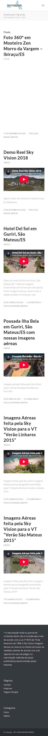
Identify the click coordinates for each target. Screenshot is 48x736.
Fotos (6, 59)
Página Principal (11, 692)
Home (17, 17)
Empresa (8, 688)
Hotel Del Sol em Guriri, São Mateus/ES (20, 234)
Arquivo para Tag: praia (14, 14)
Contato (7, 684)
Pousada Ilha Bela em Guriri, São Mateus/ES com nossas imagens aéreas (21, 332)
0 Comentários (34, 302)
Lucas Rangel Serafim (17, 306)
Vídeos (7, 162)
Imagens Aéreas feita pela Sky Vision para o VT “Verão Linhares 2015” (20, 429)
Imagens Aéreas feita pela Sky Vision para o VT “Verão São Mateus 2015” (23, 529)
